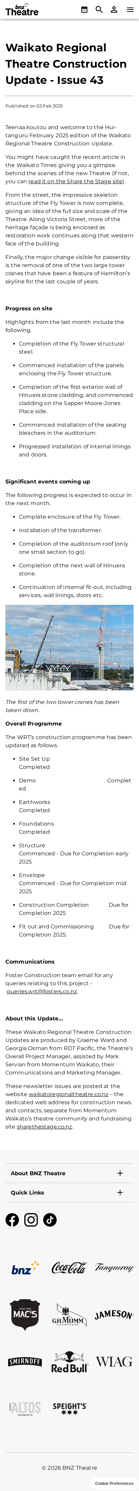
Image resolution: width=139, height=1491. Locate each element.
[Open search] (99, 9)
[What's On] (84, 9)
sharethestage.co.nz (44, 1126)
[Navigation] (130, 9)
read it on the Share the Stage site (75, 181)
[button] (114, 9)
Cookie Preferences (114, 1483)
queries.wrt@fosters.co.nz (42, 991)
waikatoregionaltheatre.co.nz (68, 1094)
